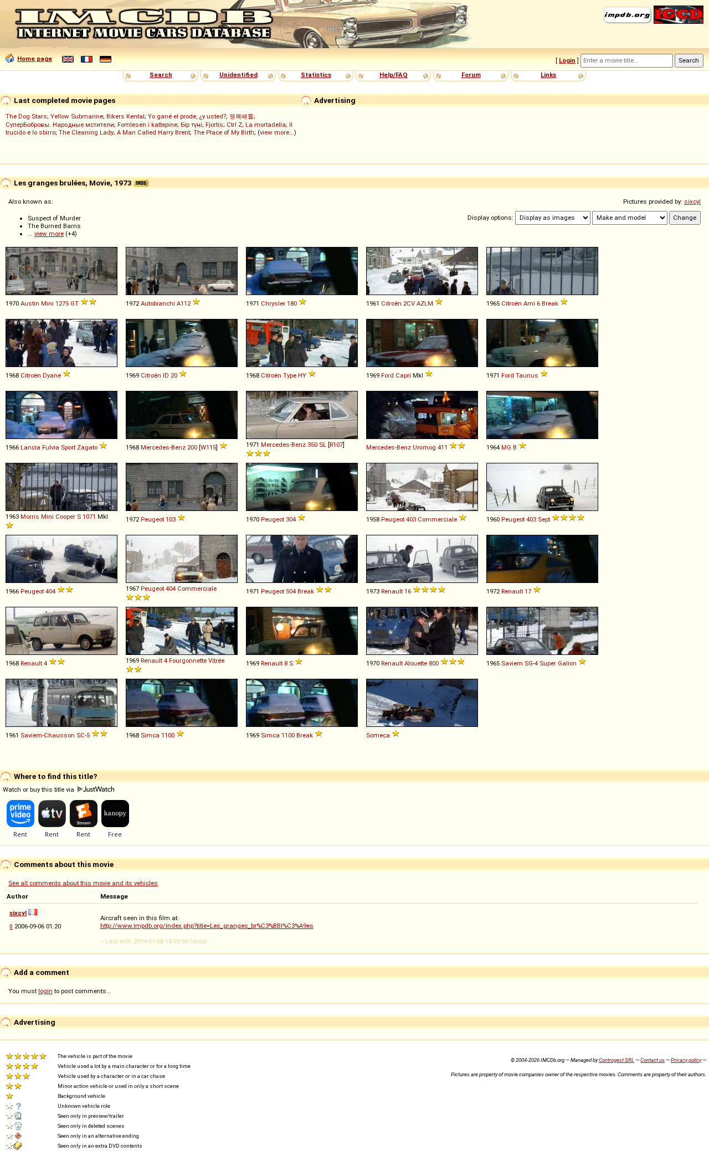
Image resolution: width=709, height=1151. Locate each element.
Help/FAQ (393, 75)
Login (567, 60)
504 (291, 591)
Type (289, 375)
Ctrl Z (234, 124)
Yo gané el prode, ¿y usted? (187, 116)
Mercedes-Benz (163, 447)
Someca (378, 735)
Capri (403, 375)
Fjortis (214, 124)
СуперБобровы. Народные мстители (60, 124)
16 (407, 591)
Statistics (316, 75)
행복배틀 (241, 116)
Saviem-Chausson (47, 735)
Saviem (512, 663)
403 (411, 519)
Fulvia (50, 447)
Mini (47, 303)
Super (548, 663)
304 (291, 519)
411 (443, 447)
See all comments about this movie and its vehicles (83, 883)
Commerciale (437, 519)
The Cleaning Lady (86, 132)
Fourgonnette (188, 660)
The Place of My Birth (223, 132)
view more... (277, 132)
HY (302, 375)
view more (49, 234)
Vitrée (216, 660)
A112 (184, 303)
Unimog (424, 447)
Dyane (52, 375)
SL (322, 444)
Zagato (87, 447)
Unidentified (238, 75)
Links (548, 75)
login (45, 991)
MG (506, 447)
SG (529, 663)
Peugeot (152, 519)
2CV (409, 303)
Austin (29, 303)
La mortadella (265, 124)
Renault (392, 591)
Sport (68, 447)
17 (528, 591)
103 (171, 519)
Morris (29, 516)
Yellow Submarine (76, 116)
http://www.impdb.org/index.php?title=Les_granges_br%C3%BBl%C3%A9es (207, 926)
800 (434, 663)
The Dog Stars (26, 116)
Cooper (65, 516)
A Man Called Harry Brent (153, 132)
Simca (150, 735)
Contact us (652, 1060)
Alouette (415, 663)
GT (74, 303)
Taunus (527, 375)
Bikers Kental (125, 116)
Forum (471, 75)
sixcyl (692, 201)
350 (312, 444)
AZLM (425, 303)
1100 (167, 735)
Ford (387, 375)
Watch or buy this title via (39, 789)
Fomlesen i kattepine (147, 124)
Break (550, 303)
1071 (89, 516)
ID (166, 375)
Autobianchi (158, 303)
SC (80, 735)
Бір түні (191, 124)
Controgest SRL (616, 1060)
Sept (544, 519)
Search (161, 75)
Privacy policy (686, 1060)
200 (192, 447)
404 (50, 591)
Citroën (391, 303)
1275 (62, 303)
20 (174, 375)
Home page (34, 59)
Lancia (30, 447)
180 (292, 303)
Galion (567, 663)
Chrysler (273, 303)
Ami (529, 303)
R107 (336, 444)
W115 (208, 447)
